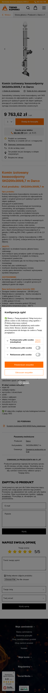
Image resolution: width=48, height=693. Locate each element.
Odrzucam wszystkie (24, 372)
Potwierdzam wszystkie (24, 365)
